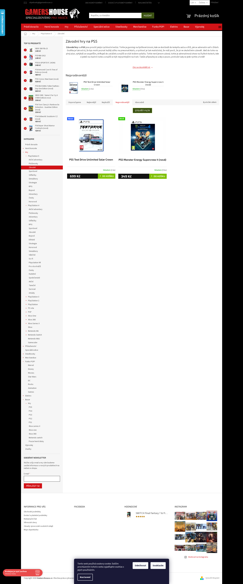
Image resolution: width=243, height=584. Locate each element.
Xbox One (32, 315)
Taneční (32, 285)
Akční (31, 281)
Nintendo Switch (35, 334)
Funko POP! (30, 361)
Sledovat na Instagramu (198, 557)
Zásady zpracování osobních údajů (38, 526)
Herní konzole (31, 148)
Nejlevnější (91, 102)
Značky (28, 449)
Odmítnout (140, 565)
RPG (30, 186)
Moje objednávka (31, 529)
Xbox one (33, 430)
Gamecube (32, 342)
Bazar (27, 399)
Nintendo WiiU (34, 338)
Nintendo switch (35, 437)
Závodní (32, 167)
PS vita (31, 308)
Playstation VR (35, 262)
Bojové (32, 190)
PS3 (30, 414)
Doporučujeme (75, 102)
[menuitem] (31, 27)
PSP (29, 312)
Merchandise (30, 357)
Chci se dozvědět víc (141, 67)
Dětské (32, 239)
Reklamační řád (145, 3)
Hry (26, 152)
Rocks (30, 384)
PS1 (30, 422)
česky (31, 197)
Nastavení (85, 577)
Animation (32, 388)
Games (31, 392)
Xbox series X (34, 426)
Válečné (32, 255)
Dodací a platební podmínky (120, 3)
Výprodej (29, 445)
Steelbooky (30, 354)
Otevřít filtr (142, 110)
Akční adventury (35, 159)
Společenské (34, 277)
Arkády (32, 293)
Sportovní (33, 171)
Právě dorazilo (31, 144)
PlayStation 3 (33, 296)
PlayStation (33, 304)
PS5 (30, 407)
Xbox (30, 327)
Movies (31, 373)
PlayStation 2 (33, 300)
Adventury (33, 194)
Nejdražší (106, 102)
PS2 (30, 418)
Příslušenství (30, 346)
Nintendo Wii (33, 331)
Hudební (32, 274)
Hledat (148, 15)
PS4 (30, 411)
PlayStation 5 (33, 156)
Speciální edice (31, 350)
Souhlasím (158, 565)
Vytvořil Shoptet (212, 578)
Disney (31, 369)
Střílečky (32, 175)
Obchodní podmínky (94, 3)
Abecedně (139, 102)
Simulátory (33, 178)
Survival (32, 289)
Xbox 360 (32, 319)
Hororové (33, 201)
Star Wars (32, 376)
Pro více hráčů (35, 266)
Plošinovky (33, 163)
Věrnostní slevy (30, 522)
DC (29, 380)
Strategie (33, 182)
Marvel (31, 365)
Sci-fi (31, 258)
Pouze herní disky (36, 441)
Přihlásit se (33, 485)
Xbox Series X (34, 323)
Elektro (28, 395)
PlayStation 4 (33, 205)
